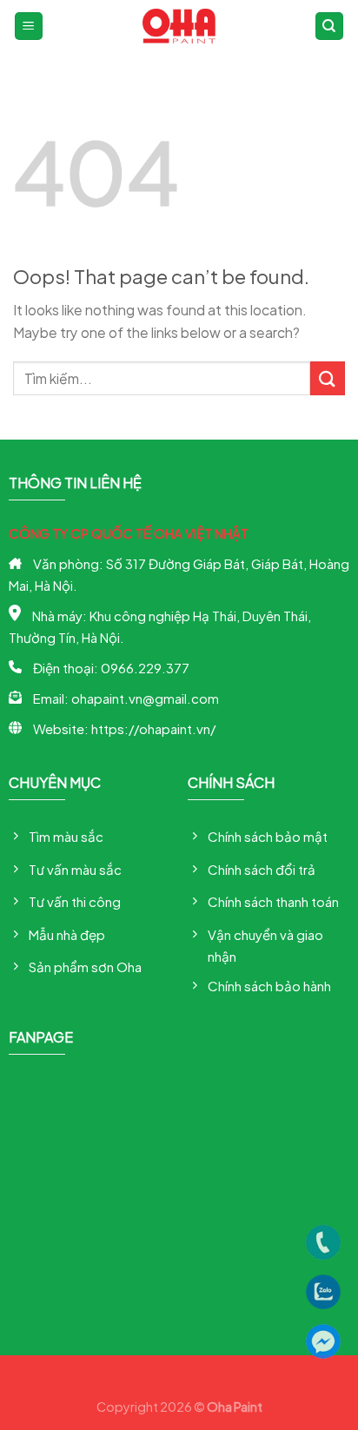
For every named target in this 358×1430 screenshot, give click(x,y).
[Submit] (327, 378)
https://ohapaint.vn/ (153, 728)
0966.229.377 (145, 667)
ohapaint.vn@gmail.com (145, 698)
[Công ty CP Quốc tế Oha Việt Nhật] (179, 26)
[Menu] (29, 26)
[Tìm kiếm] (329, 26)
